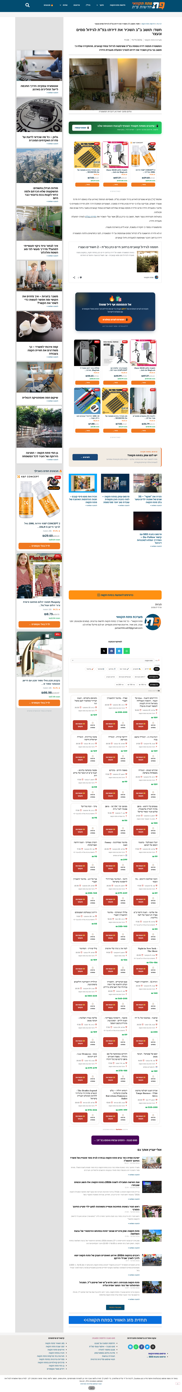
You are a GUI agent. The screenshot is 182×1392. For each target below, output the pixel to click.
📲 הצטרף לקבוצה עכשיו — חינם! (91, 714)
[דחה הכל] (177, 1383)
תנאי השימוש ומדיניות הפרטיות (91, 1384)
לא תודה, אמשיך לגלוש (91, 720)
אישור (92, 1388)
